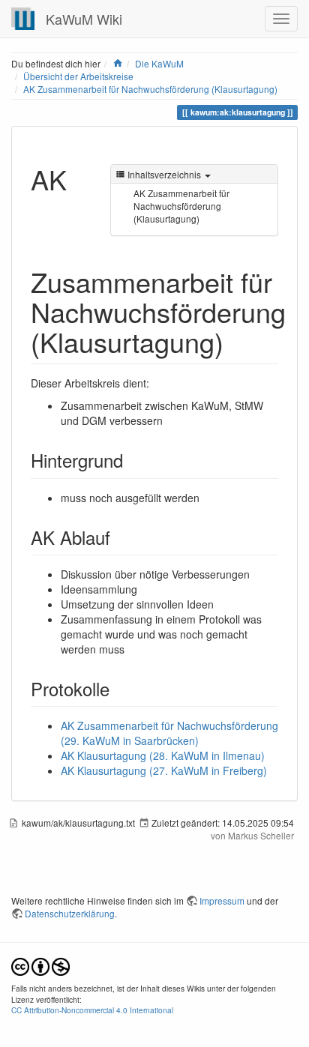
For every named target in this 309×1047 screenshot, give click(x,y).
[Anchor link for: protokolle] (119, 688)
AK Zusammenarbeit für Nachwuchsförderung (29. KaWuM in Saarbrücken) (169, 733)
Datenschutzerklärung (70, 913)
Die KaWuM (159, 63)
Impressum (222, 900)
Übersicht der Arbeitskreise (78, 76)
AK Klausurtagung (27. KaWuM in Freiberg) (164, 770)
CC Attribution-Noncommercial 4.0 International (92, 1010)
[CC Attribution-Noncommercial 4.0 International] (40, 965)
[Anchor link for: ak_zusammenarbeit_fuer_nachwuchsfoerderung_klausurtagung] (237, 341)
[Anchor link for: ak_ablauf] (119, 537)
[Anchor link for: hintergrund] (132, 459)
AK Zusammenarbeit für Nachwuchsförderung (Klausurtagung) (150, 88)
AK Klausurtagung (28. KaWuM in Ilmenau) (163, 755)
